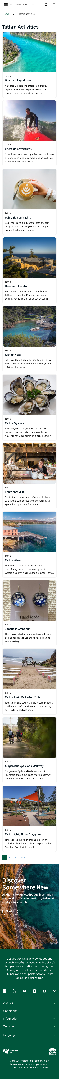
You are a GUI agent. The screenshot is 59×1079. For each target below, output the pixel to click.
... (14, 14)
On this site (10, 1011)
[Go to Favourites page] (53, 4)
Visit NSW (9, 1003)
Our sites (9, 1026)
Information (10, 1018)
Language (9, 1035)
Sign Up (10, 911)
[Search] (46, 5)
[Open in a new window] (29, 52)
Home (6, 14)
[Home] (19, 4)
